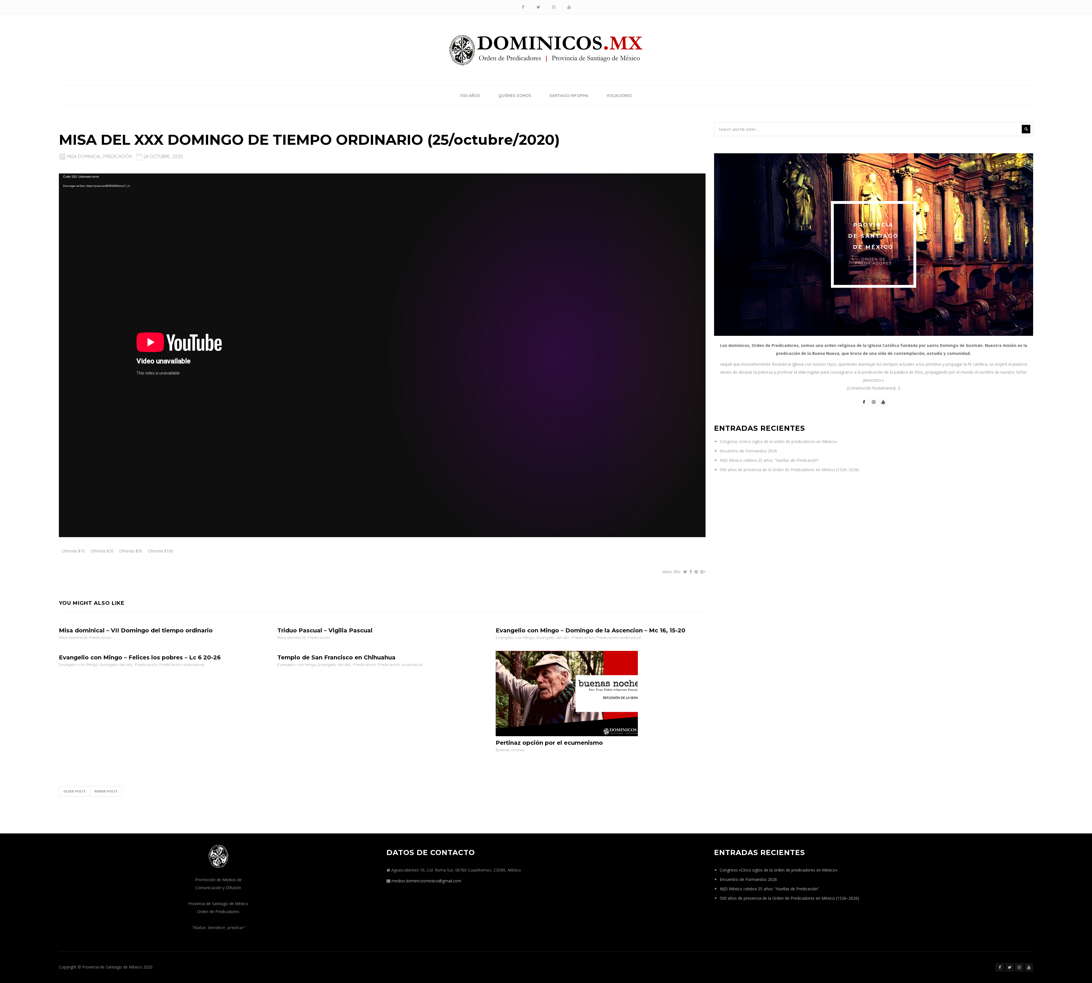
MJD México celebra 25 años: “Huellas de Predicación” (769, 460)
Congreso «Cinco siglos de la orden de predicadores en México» (778, 441)
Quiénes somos (514, 95)
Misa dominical (84, 156)
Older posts (74, 791)
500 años (470, 95)
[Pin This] (696, 572)
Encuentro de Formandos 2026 (748, 451)
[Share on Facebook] (691, 572)
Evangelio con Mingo (515, 637)
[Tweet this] (685, 572)
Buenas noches (510, 749)
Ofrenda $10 (73, 551)
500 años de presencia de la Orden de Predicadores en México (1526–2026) (789, 469)
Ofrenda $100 (160, 551)
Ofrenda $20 (101, 551)
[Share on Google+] (703, 572)
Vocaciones (619, 95)
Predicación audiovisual (618, 637)
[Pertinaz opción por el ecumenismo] (567, 693)
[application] (382, 355)
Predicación (117, 156)
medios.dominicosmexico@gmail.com (426, 880)
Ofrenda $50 (130, 551)
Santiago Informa (568, 95)
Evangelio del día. (553, 637)
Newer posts (105, 791)
